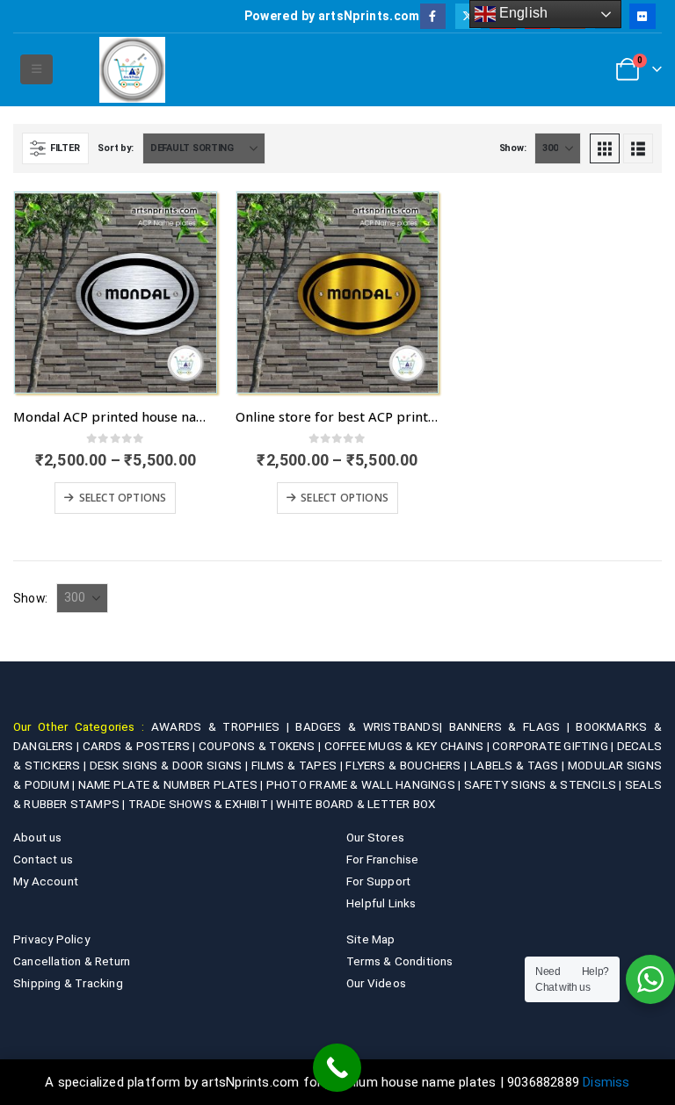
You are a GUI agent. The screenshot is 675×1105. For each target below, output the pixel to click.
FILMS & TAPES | (298, 765)
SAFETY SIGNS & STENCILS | (544, 784)
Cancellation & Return (71, 961)
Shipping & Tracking (68, 983)
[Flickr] (642, 16)
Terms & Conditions (400, 961)
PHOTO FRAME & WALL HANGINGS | (365, 784)
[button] (36, 69)
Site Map (371, 939)
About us (37, 837)
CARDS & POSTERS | (141, 746)
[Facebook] (433, 16)
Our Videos (376, 983)
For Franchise (382, 859)
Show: (512, 148)
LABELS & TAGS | (519, 765)
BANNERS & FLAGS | (513, 726)
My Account (45, 881)
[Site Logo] (132, 70)
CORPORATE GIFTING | (554, 746)
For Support (378, 881)
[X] (468, 16)
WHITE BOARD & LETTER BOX (355, 804)
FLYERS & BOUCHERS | (407, 765)
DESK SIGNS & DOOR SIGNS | (170, 765)
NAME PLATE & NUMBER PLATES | (172, 784)
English (522, 12)
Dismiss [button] (606, 1082)
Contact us (43, 859)
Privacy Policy (51, 939)
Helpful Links (381, 903)
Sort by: (116, 148)
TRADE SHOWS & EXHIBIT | (202, 804)
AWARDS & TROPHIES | (220, 726)
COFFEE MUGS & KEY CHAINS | (408, 746)
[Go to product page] (115, 292)
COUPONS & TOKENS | (261, 746)
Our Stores (375, 837)
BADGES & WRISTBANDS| (371, 726)
